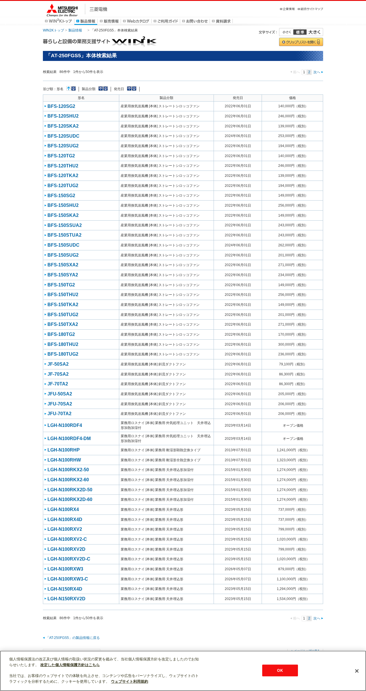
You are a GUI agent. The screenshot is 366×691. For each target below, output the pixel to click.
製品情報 (75, 30)
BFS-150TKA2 (62, 304)
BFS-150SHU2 (63, 205)
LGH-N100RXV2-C (67, 539)
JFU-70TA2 (59, 413)
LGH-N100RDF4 (64, 425)
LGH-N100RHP (63, 450)
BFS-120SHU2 (63, 116)
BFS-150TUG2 (62, 314)
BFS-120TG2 (61, 155)
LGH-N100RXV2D (66, 549)
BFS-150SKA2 (63, 215)
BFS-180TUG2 (62, 354)
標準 (300, 32)
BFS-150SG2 (61, 195)
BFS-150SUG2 (63, 255)
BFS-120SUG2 (63, 145)
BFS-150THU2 (62, 294)
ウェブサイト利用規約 (129, 681)
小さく (289, 32)
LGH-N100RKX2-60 (68, 479)
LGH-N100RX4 (63, 509)
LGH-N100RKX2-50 (68, 469)
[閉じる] (357, 671)
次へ (316, 72)
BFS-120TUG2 (62, 185)
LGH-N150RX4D (64, 589)
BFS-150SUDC (63, 245)
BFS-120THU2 (62, 165)
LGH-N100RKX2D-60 (69, 499)
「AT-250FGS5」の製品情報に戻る (73, 638)
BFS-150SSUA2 (64, 225)
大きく (311, 32)
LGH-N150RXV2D (66, 598)
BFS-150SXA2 (62, 264)
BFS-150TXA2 (62, 324)
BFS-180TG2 (61, 334)
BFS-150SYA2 (62, 274)
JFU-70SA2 (59, 403)
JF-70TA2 (57, 383)
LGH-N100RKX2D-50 (69, 489)
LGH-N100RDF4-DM (69, 438)
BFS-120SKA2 (63, 126)
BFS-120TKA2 (62, 175)
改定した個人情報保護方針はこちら (70, 665)
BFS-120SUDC (63, 136)
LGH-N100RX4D (64, 519)
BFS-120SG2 (61, 106)
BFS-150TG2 (61, 284)
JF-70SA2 (58, 374)
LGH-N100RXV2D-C (68, 559)
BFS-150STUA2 (64, 235)
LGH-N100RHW (64, 460)
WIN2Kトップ (53, 30)
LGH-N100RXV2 (64, 529)
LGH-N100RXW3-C (67, 579)
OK (280, 670)
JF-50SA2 (58, 364)
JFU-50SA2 (59, 393)
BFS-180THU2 (62, 344)
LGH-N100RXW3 (65, 569)
